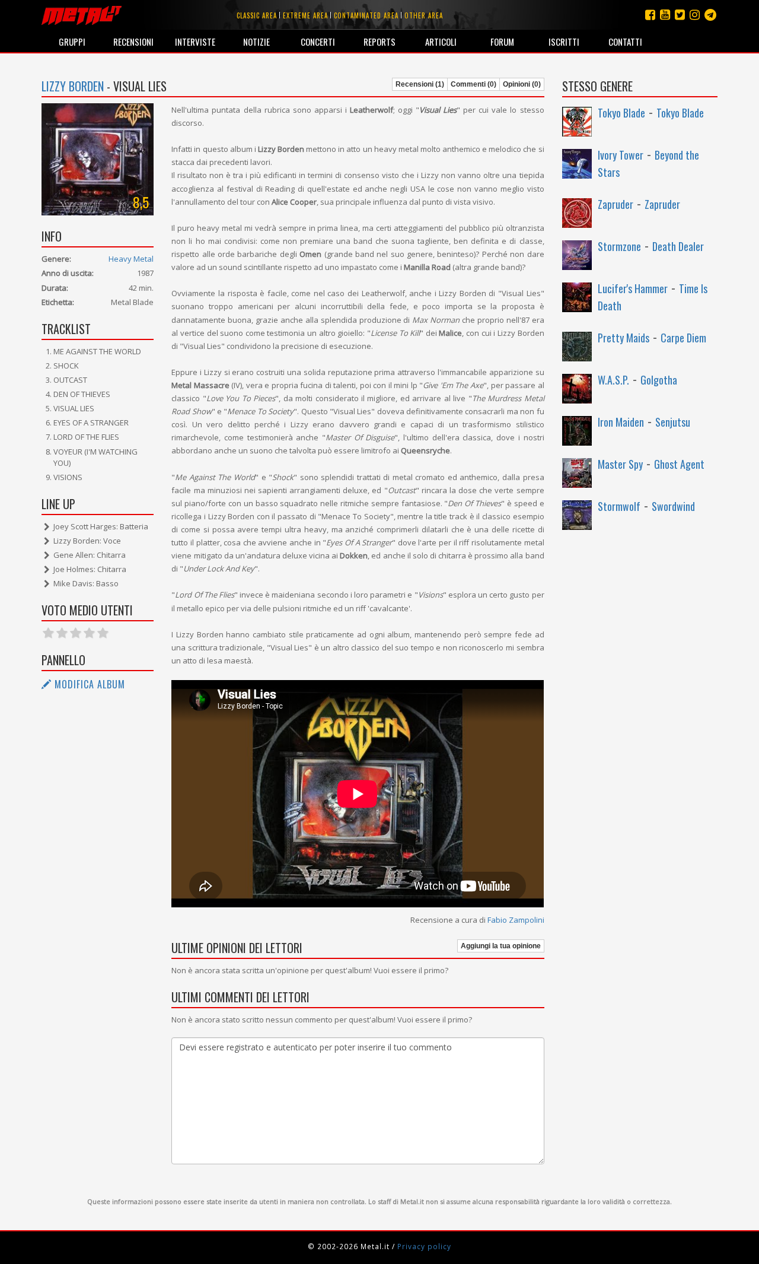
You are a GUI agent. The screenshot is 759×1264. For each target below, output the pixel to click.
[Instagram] (710, 15)
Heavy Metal (131, 258)
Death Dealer (678, 246)
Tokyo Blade (621, 112)
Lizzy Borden (73, 86)
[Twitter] (680, 15)
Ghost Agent (679, 464)
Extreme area (305, 15)
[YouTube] (665, 15)
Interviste (195, 41)
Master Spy (620, 464)
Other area (423, 15)
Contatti (625, 41)
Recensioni (133, 41)
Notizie (256, 41)
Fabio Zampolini (515, 919)
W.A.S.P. (613, 380)
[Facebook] (650, 15)
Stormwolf (619, 506)
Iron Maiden (621, 422)
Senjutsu (672, 422)
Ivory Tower (620, 155)
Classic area (257, 15)
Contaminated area (366, 15)
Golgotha (658, 380)
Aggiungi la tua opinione (501, 946)
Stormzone (619, 246)
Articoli (441, 41)
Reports (379, 41)
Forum (502, 41)
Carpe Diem (683, 337)
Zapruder (615, 204)
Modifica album (88, 684)
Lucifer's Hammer (633, 288)
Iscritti (563, 41)
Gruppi (72, 41)
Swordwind (673, 506)
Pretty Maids (623, 337)
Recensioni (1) (420, 84)
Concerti (318, 41)
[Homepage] (81, 15)
